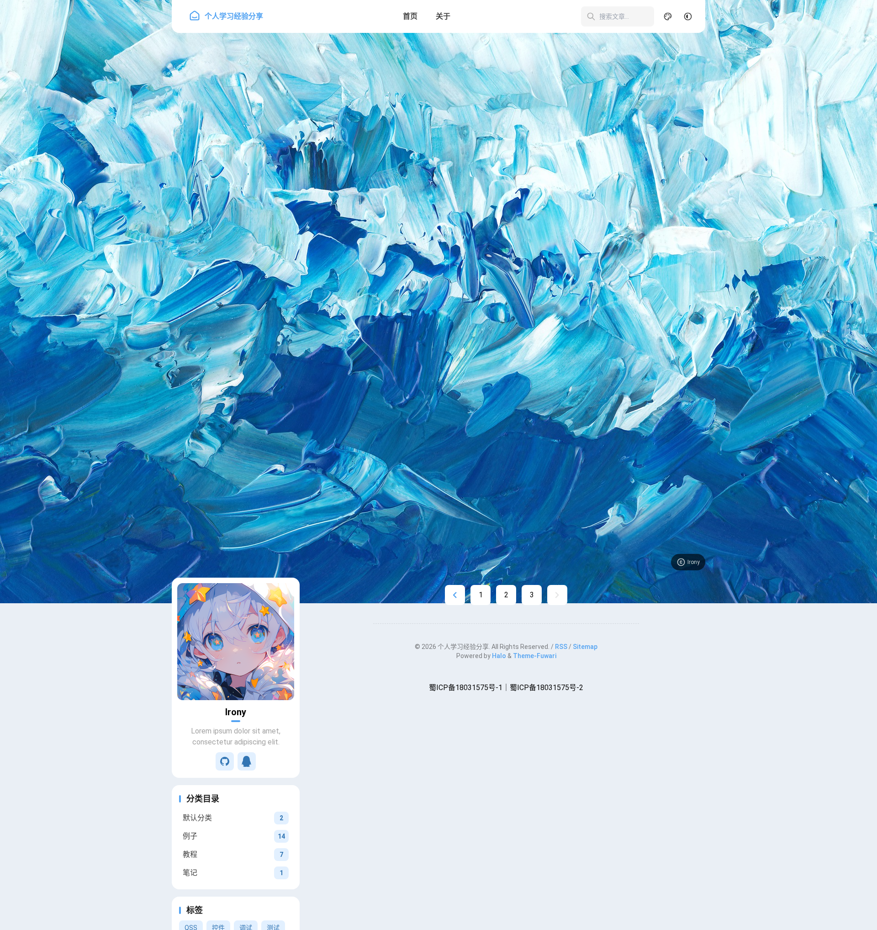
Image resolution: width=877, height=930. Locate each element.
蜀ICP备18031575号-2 (546, 687)
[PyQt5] (225, 761)
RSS (561, 646)
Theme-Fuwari (534, 655)
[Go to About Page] (235, 641)
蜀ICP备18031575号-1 (465, 687)
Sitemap (585, 646)
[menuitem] (688, 16)
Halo (499, 655)
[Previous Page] (455, 595)
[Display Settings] (668, 16)
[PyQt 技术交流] (247, 761)
